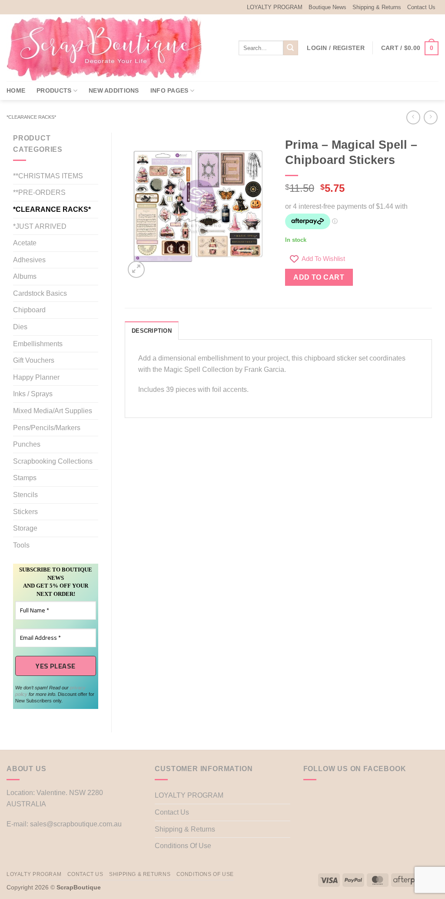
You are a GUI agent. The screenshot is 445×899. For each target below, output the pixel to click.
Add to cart (318, 277)
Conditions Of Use (183, 845)
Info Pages (169, 90)
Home (16, 90)
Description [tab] (152, 331)
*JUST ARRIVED (39, 226)
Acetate (25, 243)
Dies (20, 327)
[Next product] (413, 117)
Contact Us (421, 7)
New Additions (114, 90)
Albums (25, 276)
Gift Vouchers (33, 360)
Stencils (25, 494)
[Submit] (290, 47)
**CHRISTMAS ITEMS (48, 176)
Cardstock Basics (40, 293)
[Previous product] (430, 117)
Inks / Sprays (33, 394)
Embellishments (38, 344)
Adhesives (29, 260)
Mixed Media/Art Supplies (52, 410)
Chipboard (29, 310)
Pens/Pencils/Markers (46, 427)
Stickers (25, 511)
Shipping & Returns (376, 7)
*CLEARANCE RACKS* (31, 117)
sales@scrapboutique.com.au (76, 824)
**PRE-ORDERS (39, 192)
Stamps (25, 477)
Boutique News (327, 7)
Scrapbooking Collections (53, 461)
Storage (25, 528)
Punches (26, 444)
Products (54, 90)
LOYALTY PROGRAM (274, 7)
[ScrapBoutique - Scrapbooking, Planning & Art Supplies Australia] (111, 47)
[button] (336, 47)
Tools (21, 545)
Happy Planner (36, 377)
